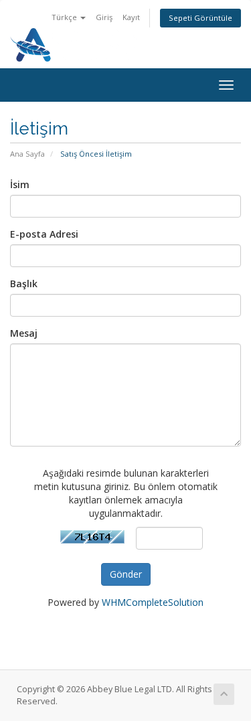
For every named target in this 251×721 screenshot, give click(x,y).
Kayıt (131, 17)
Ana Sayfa (27, 154)
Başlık (23, 283)
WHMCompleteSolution (152, 602)
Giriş (104, 17)
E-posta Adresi (44, 234)
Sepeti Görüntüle (200, 18)
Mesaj (23, 333)
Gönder (126, 574)
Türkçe (65, 17)
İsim (19, 184)
